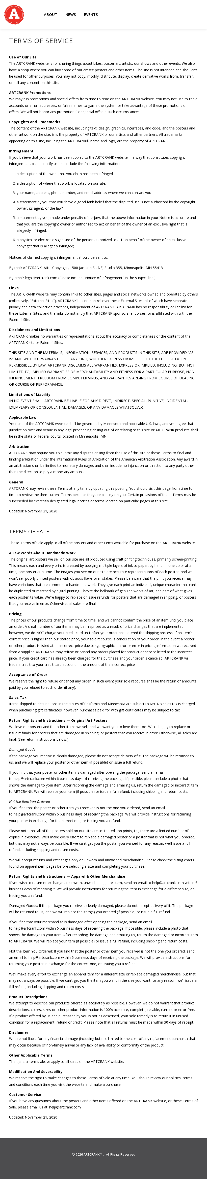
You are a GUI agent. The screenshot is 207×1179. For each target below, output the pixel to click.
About (50, 14)
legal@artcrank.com (41, 277)
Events (91, 14)
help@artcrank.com (29, 778)
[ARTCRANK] (14, 15)
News (70, 14)
